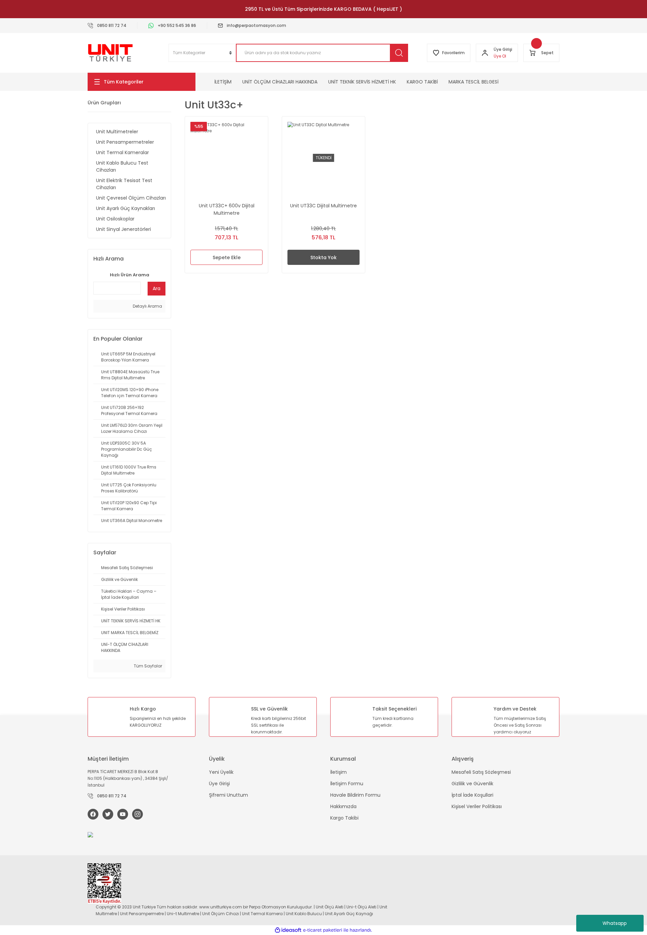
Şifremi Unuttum (228, 795)
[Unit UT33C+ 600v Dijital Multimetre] (226, 158)
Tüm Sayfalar (147, 666)
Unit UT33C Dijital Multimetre (323, 205)
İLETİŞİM (223, 81)
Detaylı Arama (147, 306)
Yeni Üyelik (221, 772)
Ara (156, 288)
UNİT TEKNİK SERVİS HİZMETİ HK (362, 81)
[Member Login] (485, 52)
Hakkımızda (343, 806)
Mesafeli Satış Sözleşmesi (481, 772)
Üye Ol (500, 56)
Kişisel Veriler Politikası (477, 806)
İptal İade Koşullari (472, 795)
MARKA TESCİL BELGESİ (473, 81)
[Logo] (110, 53)
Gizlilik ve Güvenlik (472, 783)
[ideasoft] (288, 930)
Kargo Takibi (344, 818)
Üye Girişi (219, 783)
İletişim (338, 772)
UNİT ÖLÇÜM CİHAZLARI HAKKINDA (279, 81)
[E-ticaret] (322, 930)
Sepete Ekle (227, 257)
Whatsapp (615, 923)
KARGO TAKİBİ (422, 81)
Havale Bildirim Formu (355, 795)
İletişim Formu (346, 783)
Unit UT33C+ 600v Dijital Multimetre (226, 209)
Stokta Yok (323, 257)
